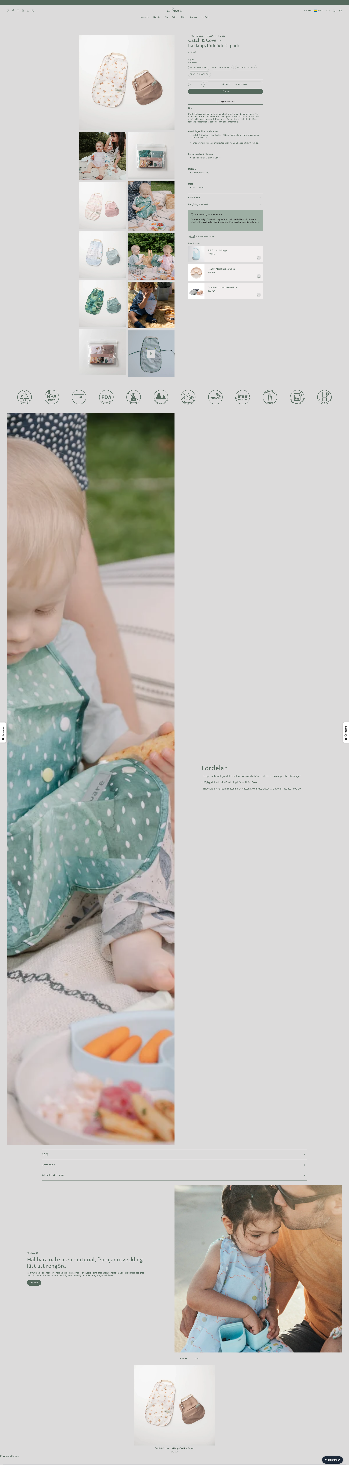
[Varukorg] (340, 10)
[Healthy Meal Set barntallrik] (196, 272)
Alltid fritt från (53, 1175)
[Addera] (259, 258)
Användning (194, 197)
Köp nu (226, 91)
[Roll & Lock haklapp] (196, 254)
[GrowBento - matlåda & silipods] (196, 291)
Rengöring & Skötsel (198, 204)
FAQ (45, 1154)
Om (190, 108)
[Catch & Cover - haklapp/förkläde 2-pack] (151, 353)
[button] (144, 17)
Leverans (48, 1165)
